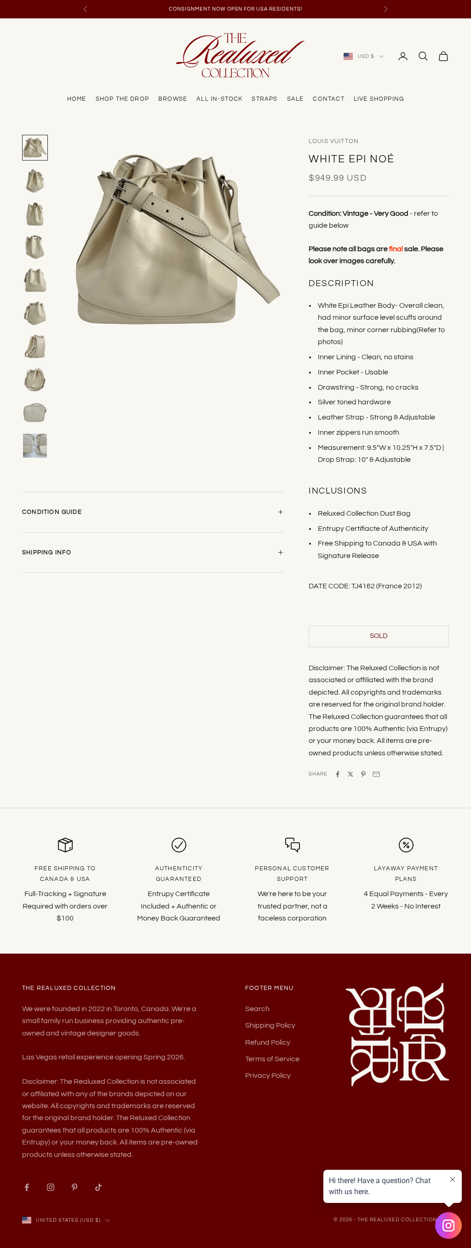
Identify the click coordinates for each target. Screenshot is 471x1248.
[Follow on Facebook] (26, 1187)
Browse (172, 99)
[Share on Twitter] (350, 774)
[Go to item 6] (35, 313)
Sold (379, 636)
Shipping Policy (270, 1025)
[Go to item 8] (35, 379)
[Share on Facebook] (337, 774)
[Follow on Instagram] (50, 1187)
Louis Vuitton (334, 141)
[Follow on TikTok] (98, 1187)
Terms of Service (272, 1059)
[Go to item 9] (35, 413)
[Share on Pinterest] (363, 774)
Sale (295, 99)
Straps (264, 99)
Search (257, 1008)
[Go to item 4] (35, 247)
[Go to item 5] (35, 280)
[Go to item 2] (35, 181)
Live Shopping (379, 99)
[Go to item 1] (35, 148)
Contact (328, 99)
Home (76, 99)
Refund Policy (267, 1042)
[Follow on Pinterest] (74, 1187)
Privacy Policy (268, 1075)
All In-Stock (219, 99)
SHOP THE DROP (122, 99)
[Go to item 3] (35, 214)
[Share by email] (376, 774)
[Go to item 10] (35, 446)
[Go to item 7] (35, 346)
